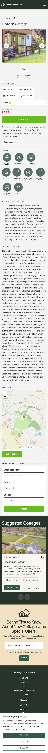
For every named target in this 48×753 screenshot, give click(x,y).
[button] (24, 418)
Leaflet (23, 448)
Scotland (24, 682)
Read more (8, 142)
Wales (24, 686)
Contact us (24, 709)
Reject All (24, 748)
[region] (24, 733)
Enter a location (11, 470)
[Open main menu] (44, 4)
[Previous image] (6, 45)
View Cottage (12, 587)
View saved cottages (24, 78)
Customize (24, 741)
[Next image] (41, 45)
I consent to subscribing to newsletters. (25, 652)
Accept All (24, 735)
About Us (24, 705)
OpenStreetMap (33, 448)
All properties (12, 18)
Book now (24, 119)
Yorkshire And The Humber (24, 690)
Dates (7, 482)
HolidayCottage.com (14, 5)
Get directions (12, 454)
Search (24, 509)
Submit (24, 658)
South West (24, 694)
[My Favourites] (40, 5)
